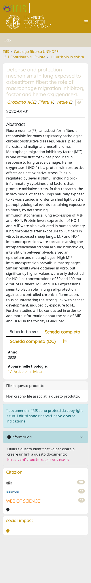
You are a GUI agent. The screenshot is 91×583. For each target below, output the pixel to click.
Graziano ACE (21, 102)
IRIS (6, 51)
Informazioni (21, 437)
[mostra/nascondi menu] (86, 22)
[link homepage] (16, 8)
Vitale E (63, 102)
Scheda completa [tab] (62, 331)
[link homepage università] (29, 21)
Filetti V (45, 102)
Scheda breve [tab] (24, 331)
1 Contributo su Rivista (26, 56)
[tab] (65, 341)
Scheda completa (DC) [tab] (33, 341)
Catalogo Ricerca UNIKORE (36, 51)
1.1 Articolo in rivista (67, 56)
